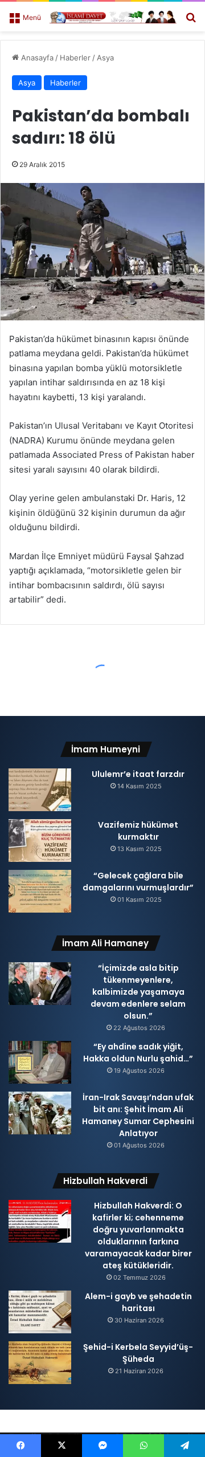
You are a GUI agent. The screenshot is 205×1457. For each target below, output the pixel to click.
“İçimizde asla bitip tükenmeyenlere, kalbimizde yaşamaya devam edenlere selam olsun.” (138, 991)
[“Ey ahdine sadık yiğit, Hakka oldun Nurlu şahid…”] (40, 1062)
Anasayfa (36, 57)
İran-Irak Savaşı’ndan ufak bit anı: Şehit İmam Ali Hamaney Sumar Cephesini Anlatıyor (138, 1115)
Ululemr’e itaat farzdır (138, 774)
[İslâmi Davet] (113, 16)
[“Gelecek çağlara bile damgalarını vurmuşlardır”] (40, 891)
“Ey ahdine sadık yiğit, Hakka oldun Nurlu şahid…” (138, 1052)
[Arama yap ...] (190, 21)
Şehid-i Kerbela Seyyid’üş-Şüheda (138, 1353)
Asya (105, 57)
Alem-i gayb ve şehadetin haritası (138, 1302)
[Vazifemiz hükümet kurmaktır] (40, 840)
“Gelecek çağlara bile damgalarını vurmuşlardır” (138, 881)
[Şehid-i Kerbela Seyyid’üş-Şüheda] (40, 1362)
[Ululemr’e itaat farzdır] (40, 789)
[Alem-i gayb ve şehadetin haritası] (40, 1312)
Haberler (75, 57)
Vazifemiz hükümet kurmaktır (138, 831)
